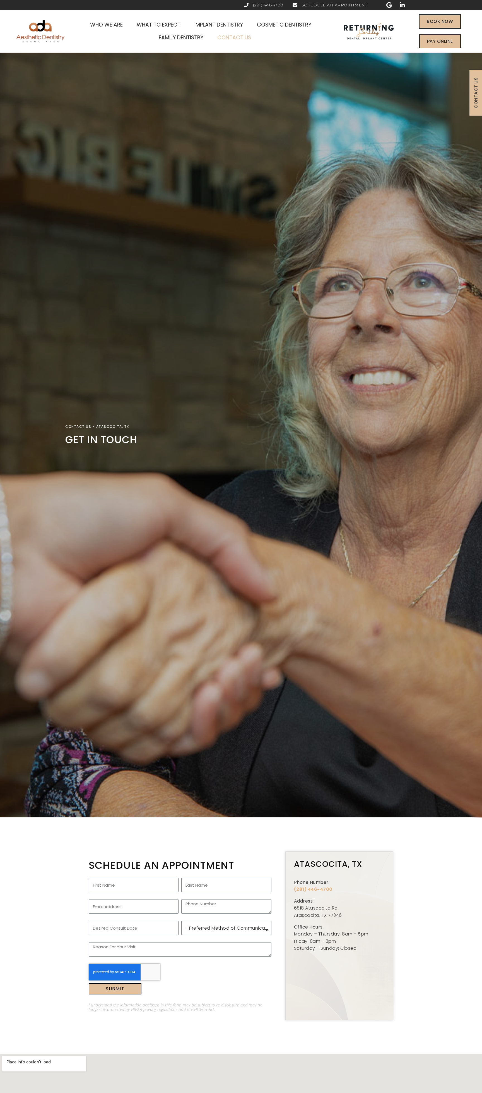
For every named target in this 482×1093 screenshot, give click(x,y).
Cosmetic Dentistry (284, 24)
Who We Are (106, 24)
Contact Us (234, 37)
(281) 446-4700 (313, 889)
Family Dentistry (181, 37)
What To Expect (158, 24)
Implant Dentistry (218, 24)
